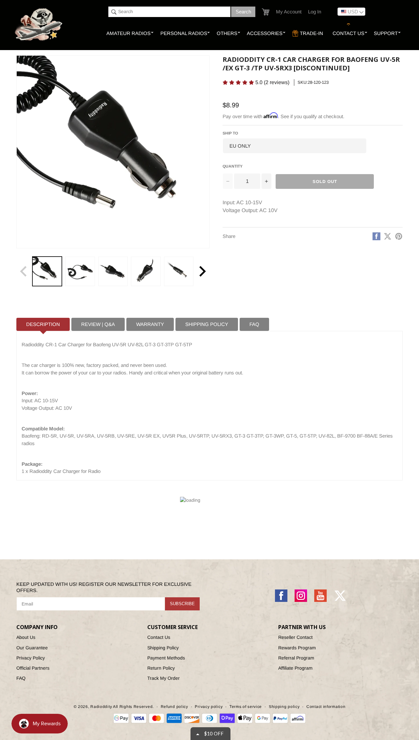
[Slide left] (23, 271)
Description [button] (43, 324)
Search (243, 11)
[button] (265, 12)
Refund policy (174, 706)
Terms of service (245, 706)
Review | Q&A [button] (98, 324)
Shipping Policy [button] (206, 324)
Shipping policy (284, 706)
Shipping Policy (163, 647)
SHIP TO (230, 133)
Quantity (233, 166)
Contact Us (158, 637)
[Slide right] (202, 271)
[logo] (39, 25)
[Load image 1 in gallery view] (47, 271)
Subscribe (182, 603)
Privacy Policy (30, 657)
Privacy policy (209, 706)
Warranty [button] (150, 324)
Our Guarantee (32, 647)
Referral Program (296, 657)
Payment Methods (166, 657)
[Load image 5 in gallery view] (178, 271)
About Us (25, 637)
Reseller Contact (295, 637)
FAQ (21, 678)
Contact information (325, 706)
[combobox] (169, 12)
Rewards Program (297, 647)
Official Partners (32, 668)
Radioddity (101, 706)
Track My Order (163, 678)
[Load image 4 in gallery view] (145, 271)
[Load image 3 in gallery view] (113, 271)
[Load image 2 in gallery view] (80, 271)
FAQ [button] (254, 324)
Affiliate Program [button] (295, 668)
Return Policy (161, 668)
